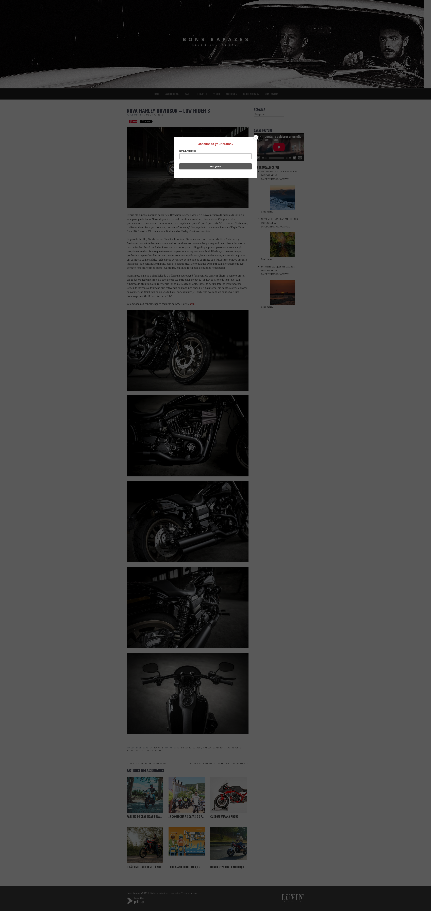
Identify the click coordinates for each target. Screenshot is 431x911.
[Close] (255, 137)
